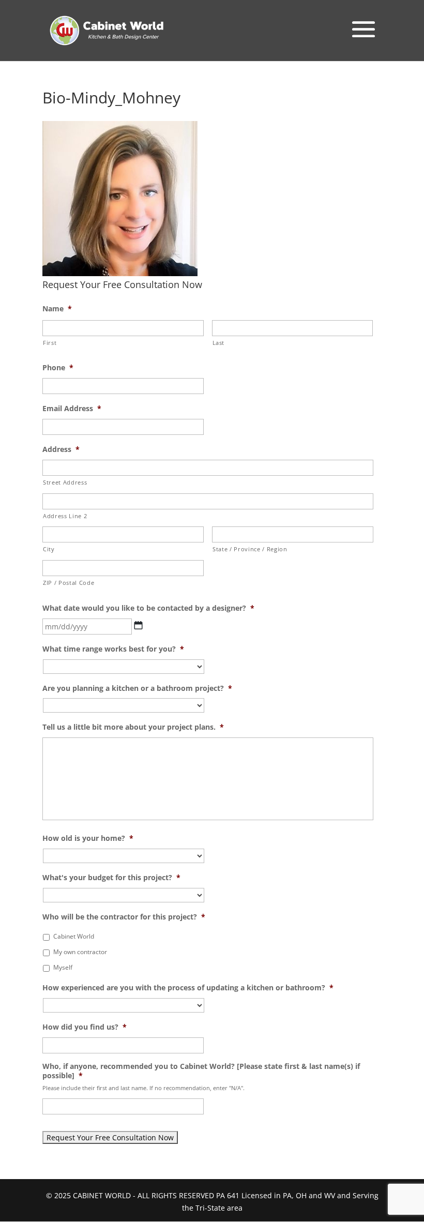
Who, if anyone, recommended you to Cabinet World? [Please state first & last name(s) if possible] (201, 1071)
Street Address (65, 482)
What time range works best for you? (113, 649)
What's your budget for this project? (111, 877)
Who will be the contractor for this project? (123, 917)
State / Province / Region (250, 549)
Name (57, 308)
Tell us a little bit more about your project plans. (133, 727)
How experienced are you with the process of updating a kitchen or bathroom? (188, 987)
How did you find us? (84, 1027)
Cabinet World (73, 936)
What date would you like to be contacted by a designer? (148, 608)
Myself (62, 967)
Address (61, 449)
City (49, 549)
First (49, 342)
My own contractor (80, 951)
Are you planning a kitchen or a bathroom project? (137, 688)
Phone (57, 367)
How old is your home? (87, 838)
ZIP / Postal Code (68, 582)
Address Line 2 (65, 516)
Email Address (71, 408)
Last (219, 342)
